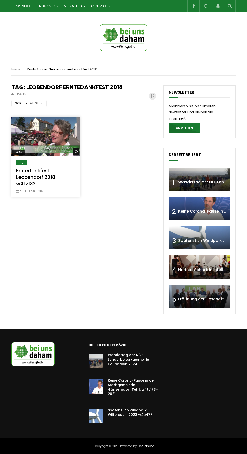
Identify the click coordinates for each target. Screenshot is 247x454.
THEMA (21, 163)
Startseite (21, 6)
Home (15, 69)
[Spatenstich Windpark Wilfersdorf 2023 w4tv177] (199, 237)
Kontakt (98, 6)
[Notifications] (218, 6)
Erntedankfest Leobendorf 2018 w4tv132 (35, 177)
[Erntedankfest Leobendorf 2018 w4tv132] (45, 136)
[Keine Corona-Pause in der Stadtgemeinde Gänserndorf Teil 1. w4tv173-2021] (199, 208)
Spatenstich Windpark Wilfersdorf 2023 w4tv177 (130, 412)
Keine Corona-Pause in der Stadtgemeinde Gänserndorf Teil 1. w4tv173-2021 (133, 387)
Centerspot (145, 446)
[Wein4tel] (123, 37)
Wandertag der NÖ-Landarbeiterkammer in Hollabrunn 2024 (128, 360)
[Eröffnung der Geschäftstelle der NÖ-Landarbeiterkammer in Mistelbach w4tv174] (199, 296)
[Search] (230, 6)
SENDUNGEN (45, 6)
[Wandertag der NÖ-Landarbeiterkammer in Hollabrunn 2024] (199, 179)
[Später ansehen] (205, 6)
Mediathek (73, 6)
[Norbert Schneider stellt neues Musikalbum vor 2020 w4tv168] (199, 267)
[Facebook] (193, 6)
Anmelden (184, 128)
